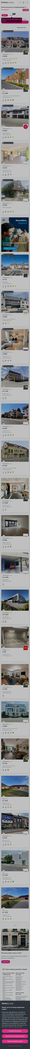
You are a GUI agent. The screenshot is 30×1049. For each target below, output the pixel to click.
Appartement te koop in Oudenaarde (21, 982)
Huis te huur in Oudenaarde (22, 996)
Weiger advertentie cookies (15, 1041)
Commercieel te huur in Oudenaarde (21, 1000)
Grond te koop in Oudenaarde (19, 989)
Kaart (12, 15)
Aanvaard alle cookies (15, 1031)
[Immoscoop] (7, 2)
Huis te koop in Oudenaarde (19, 979)
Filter (26, 10)
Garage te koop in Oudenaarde (19, 987)
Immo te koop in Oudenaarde (19, 977)
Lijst (5, 15)
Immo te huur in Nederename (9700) (6, 998)
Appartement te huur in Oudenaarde (21, 998)
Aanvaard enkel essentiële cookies (15, 1036)
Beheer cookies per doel (15, 1046)
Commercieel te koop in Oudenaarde (21, 984)
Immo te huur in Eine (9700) (8, 981)
